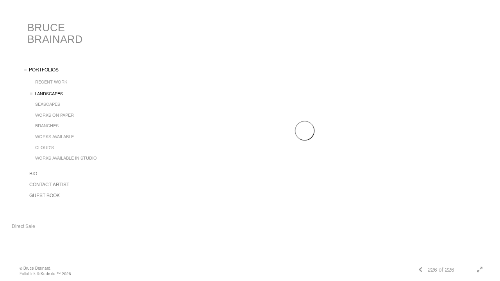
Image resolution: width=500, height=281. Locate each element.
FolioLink (28, 273)
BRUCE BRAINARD (55, 33)
